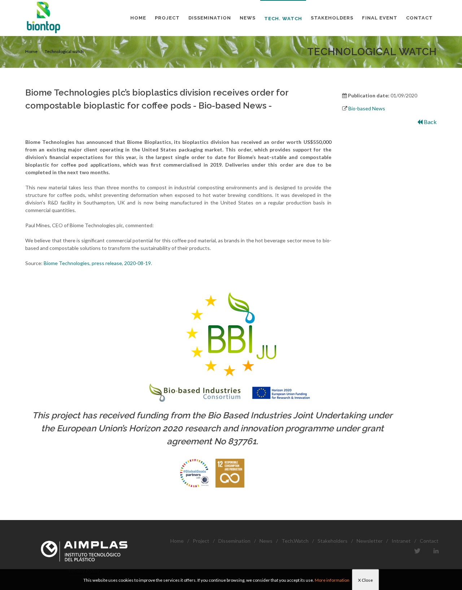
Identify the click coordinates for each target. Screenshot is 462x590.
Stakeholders (333, 541)
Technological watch (64, 51)
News (266, 541)
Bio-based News (366, 108)
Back (430, 121)
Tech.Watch (295, 541)
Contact (429, 541)
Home (31, 51)
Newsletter (370, 541)
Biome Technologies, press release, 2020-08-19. (98, 263)
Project (201, 541)
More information (332, 580)
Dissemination (234, 541)
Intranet (401, 541)
